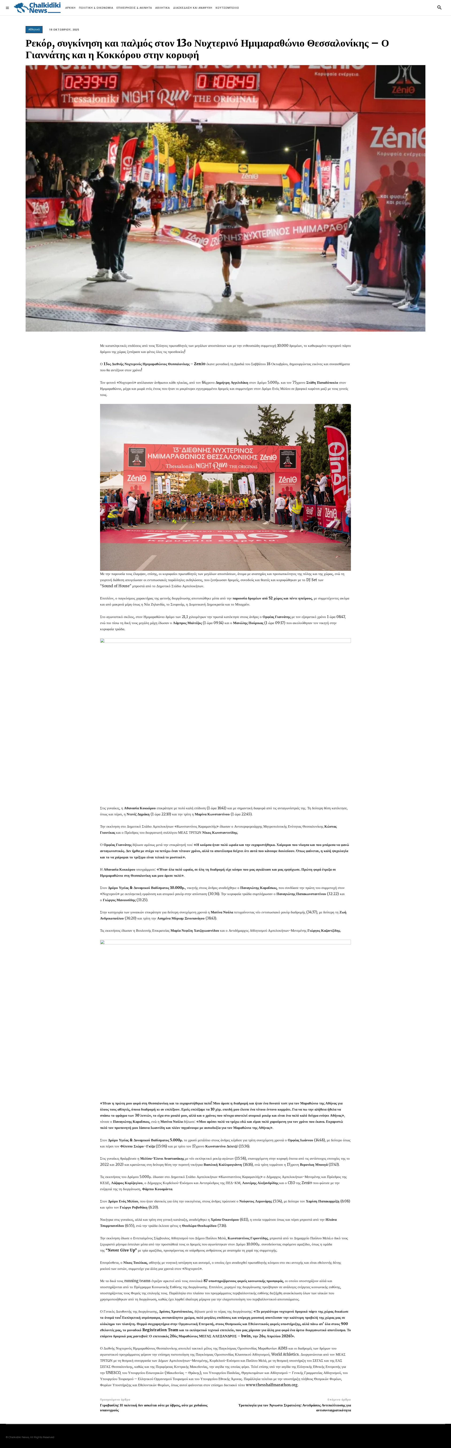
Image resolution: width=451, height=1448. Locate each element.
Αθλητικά (34, 29)
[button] (439, 7)
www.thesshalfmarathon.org (272, 1385)
